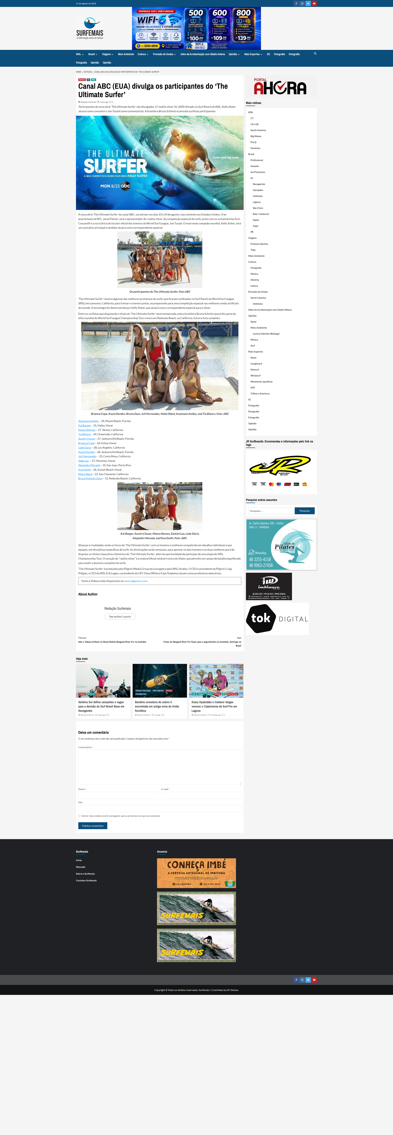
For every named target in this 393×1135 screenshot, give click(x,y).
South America (258, 130)
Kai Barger (84, 425)
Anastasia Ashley (88, 421)
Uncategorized (141, 694)
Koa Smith (84, 469)
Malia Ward (85, 474)
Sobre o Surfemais (85, 873)
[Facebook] (296, 3)
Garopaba (258, 190)
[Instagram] (302, 3)
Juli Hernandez (87, 456)
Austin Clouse (86, 438)
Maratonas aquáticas (262, 381)
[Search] (315, 53)
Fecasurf (201, 694)
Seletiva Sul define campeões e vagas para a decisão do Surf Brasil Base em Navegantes (101, 706)
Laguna (209, 694)
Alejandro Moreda (89, 465)
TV (88, 80)
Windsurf (256, 375)
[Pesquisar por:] (271, 510)
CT (252, 118)
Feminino (255, 148)
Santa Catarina (258, 297)
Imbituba (258, 196)
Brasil (91, 54)
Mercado (80, 867)
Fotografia (279, 54)
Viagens (106, 54)
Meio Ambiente (126, 54)
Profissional (257, 160)
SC (268, 54)
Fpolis (256, 220)
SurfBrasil (91, 694)
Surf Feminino (232, 694)
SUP (253, 387)
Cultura (142, 54)
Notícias (82, 80)
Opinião (233, 54)
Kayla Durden (86, 452)
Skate (253, 321)
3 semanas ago (216, 715)
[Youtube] (314, 3)
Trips (253, 249)
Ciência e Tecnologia (143, 691)
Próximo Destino (259, 243)
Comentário (85, 747)
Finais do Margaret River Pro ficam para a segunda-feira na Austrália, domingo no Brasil (202, 641)
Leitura (254, 285)
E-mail (165, 789)
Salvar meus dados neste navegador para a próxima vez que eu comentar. (121, 815)
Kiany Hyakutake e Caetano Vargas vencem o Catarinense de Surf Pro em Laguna (214, 706)
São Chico (258, 208)
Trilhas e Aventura (260, 393)
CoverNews (217, 989)
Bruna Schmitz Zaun (90, 478)
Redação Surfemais (88, 102)
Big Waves (256, 136)
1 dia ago (157, 715)
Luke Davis (84, 447)
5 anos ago (104, 102)
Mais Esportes (252, 54)
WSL (78, 54)
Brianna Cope (86, 443)
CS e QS (255, 124)
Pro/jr (254, 142)
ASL (194, 694)
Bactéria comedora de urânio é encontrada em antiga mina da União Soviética (157, 706)
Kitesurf (255, 369)
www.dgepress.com (135, 581)
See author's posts (120, 616)
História (255, 279)
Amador (255, 166)
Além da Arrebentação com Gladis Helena (203, 54)
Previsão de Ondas (163, 54)
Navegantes (259, 184)
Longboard (256, 363)
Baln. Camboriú (261, 214)
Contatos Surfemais (86, 880)
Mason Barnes (86, 430)
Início (79, 860)
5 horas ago (101, 715)
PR (252, 231)
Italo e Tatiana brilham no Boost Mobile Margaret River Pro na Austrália (112, 639)
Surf (253, 345)
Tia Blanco (84, 434)
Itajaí (255, 226)
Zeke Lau (83, 460)
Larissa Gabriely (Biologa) (266, 333)
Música (254, 273)
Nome (82, 789)
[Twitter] (308, 3)
